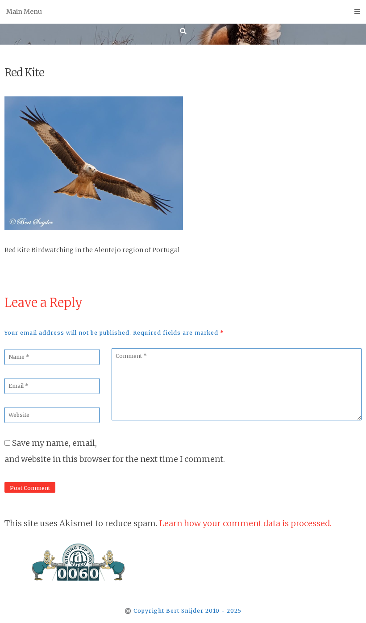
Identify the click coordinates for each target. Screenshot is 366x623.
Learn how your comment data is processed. (245, 523)
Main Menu (24, 12)
